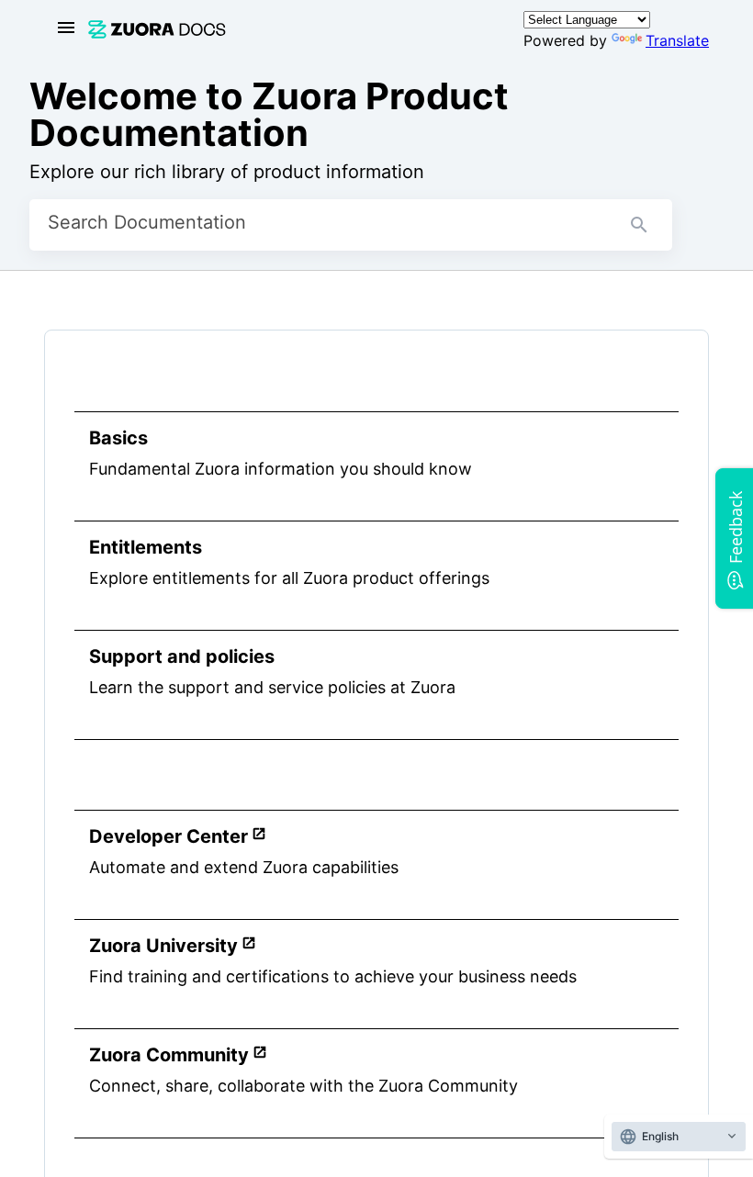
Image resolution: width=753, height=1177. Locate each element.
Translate (677, 40)
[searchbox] (639, 225)
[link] (294, 29)
